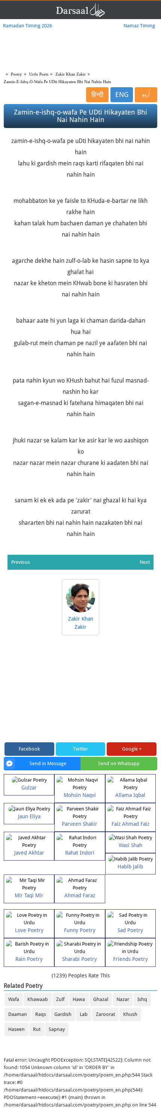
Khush (130, 1014)
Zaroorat (105, 1014)
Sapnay (57, 1029)
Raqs (40, 1014)
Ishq (142, 999)
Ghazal (100, 999)
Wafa (13, 999)
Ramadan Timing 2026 (27, 25)
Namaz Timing (139, 25)
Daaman (17, 1014)
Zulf (60, 999)
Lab (84, 1014)
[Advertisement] (80, 689)
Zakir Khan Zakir (70, 74)
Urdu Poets (38, 74)
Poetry (16, 74)
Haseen (16, 1029)
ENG (121, 94)
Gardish (63, 1014)
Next (145, 562)
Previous (20, 562)
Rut (36, 1029)
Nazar (122, 999)
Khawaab (37, 999)
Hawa (79, 999)
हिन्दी (97, 94)
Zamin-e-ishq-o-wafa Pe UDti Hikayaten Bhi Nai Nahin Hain (57, 81)
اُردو (146, 94)
